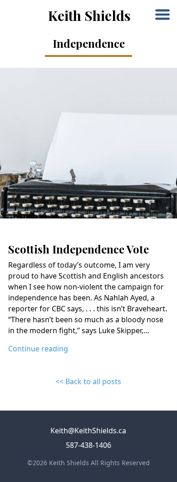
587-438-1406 (88, 445)
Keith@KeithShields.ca (88, 431)
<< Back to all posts (88, 381)
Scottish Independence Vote (78, 249)
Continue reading (38, 349)
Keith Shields (89, 15)
